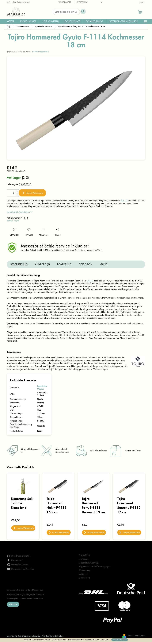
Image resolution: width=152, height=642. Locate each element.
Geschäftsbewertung (88, 563)
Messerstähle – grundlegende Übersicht (25, 594)
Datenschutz (84, 578)
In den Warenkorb (34, 193)
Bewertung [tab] (64, 264)
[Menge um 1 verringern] (17, 194)
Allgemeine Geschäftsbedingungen (95, 566)
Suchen (83, 11)
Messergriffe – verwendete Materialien (25, 598)
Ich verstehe (119, 640)
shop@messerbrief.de (21, 556)
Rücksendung (85, 570)
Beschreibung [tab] (19, 264)
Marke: (13, 221)
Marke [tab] (103, 264)
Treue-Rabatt (64, 2)
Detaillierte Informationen (18, 212)
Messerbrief (16, 560)
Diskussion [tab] (85, 264)
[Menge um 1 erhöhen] (17, 191)
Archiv (13, 604)
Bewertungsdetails (40, 52)
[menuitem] (10, 21)
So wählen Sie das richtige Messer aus (25, 590)
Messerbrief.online (19, 565)
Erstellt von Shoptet (136, 636)
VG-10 (124, 201)
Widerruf (83, 574)
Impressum (82, 2)
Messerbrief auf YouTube (22, 569)
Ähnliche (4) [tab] (42, 264)
